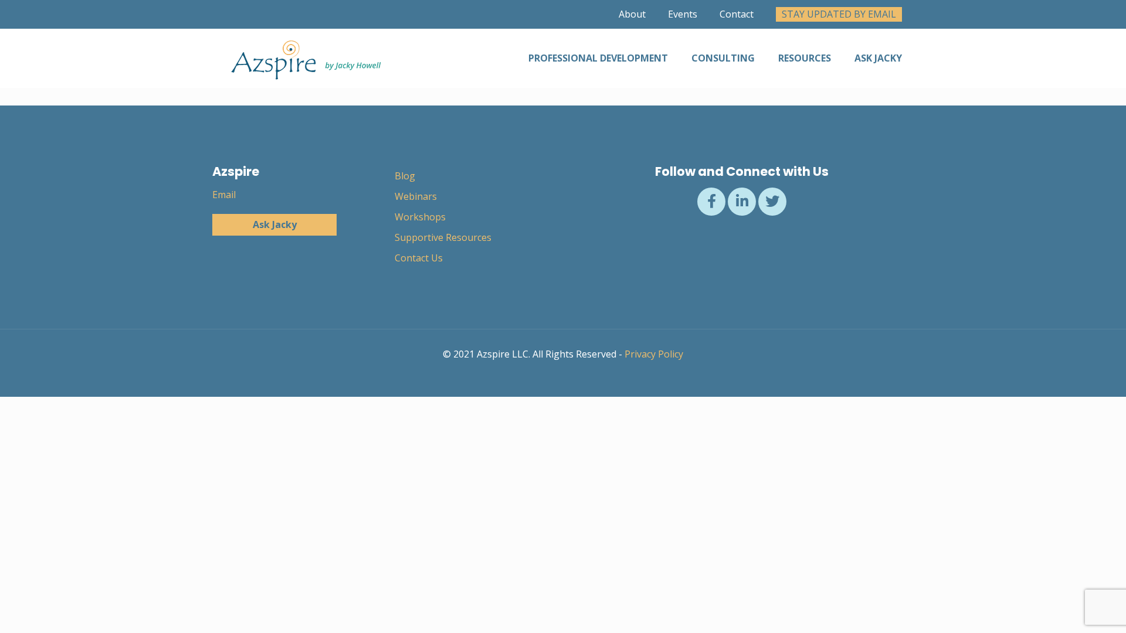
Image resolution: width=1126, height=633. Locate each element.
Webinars (416, 196)
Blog (405, 175)
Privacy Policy (654, 354)
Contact (737, 14)
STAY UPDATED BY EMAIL (839, 14)
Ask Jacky (275, 224)
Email (224, 194)
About (632, 14)
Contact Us (419, 257)
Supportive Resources (443, 237)
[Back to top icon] (1069, 609)
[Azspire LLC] (303, 58)
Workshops (420, 216)
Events (682, 14)
